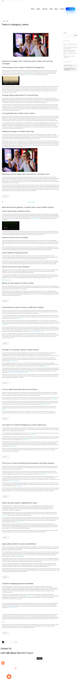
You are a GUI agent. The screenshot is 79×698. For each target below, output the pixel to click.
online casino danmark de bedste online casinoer (17, 372)
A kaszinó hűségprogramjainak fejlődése (17, 583)
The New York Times (26, 439)
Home (32, 9)
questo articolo (47, 404)
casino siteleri (19, 485)
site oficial (18, 318)
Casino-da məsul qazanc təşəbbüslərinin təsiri (19, 503)
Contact (62, 9)
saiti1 (48, 566)
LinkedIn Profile (30, 595)
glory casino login (13, 446)
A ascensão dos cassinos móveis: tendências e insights (23, 307)
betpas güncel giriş (35, 218)
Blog (56, 9)
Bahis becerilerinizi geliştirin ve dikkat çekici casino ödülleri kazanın (28, 207)
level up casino (28, 74)
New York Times (18, 521)
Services (44, 9)
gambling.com (46, 365)
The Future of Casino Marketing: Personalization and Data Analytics (28, 463)
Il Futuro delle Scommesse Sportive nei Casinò (19, 389)
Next (13, 642)
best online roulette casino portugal (36, 331)
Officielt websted (14, 360)
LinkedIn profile (33, 434)
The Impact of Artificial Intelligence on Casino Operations (24, 425)
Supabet (4, 409)
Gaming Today (21, 554)
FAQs (51, 9)
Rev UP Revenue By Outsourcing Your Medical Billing (69, 69)
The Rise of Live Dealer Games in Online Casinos (20, 350)
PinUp (10, 528)
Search (65, 32)
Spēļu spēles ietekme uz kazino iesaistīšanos (19, 544)
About (38, 9)
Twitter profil (5, 515)
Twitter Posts (66, 65)
